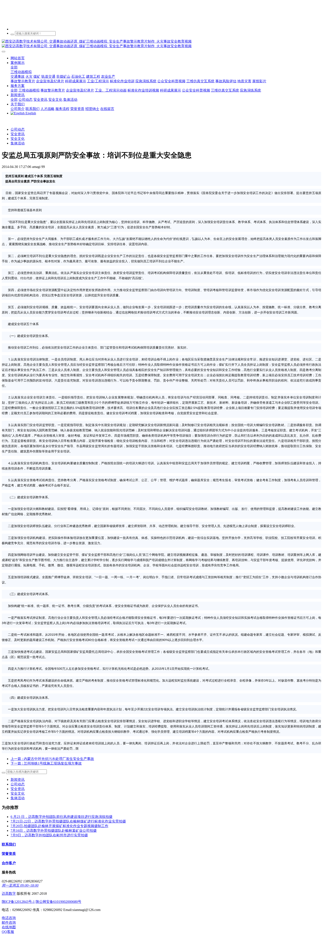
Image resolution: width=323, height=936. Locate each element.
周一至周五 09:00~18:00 (20, 885)
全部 (14, 67)
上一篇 (52, 759)
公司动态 (18, 129)
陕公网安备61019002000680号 (58, 902)
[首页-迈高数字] (161, 44)
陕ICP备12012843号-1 (18, 902)
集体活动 (18, 143)
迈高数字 (9, 893)
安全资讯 (18, 134)
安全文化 (18, 138)
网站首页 (18, 58)
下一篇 (46, 763)
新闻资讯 (18, 779)
